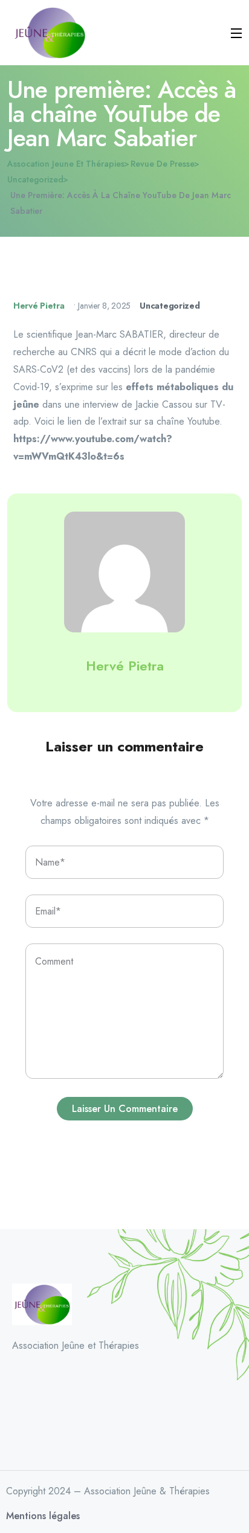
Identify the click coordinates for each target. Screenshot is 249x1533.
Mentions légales (43, 1516)
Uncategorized (169, 306)
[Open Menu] (237, 32)
